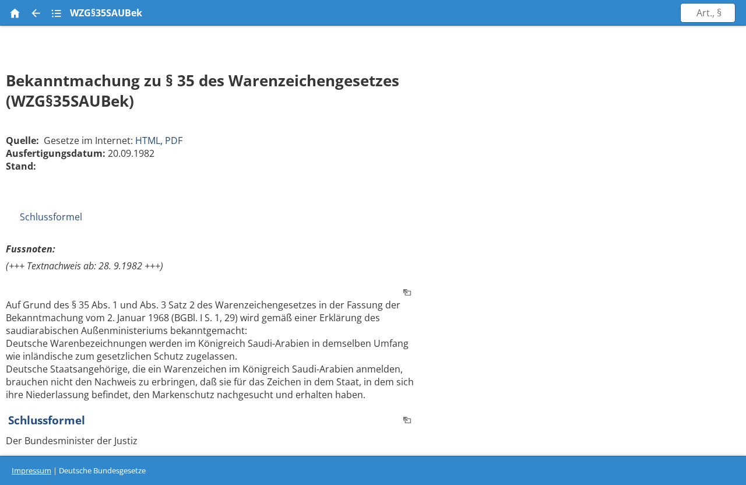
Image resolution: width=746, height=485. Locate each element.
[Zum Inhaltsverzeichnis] (56, 13)
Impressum (31, 470)
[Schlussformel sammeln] (407, 420)
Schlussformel (51, 216)
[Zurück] (35, 13)
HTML (147, 140)
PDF (173, 140)
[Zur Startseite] (14, 13)
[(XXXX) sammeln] (407, 293)
